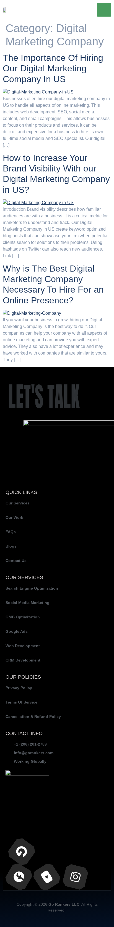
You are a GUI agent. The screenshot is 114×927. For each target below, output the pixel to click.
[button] (104, 10)
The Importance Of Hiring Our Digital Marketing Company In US (53, 68)
